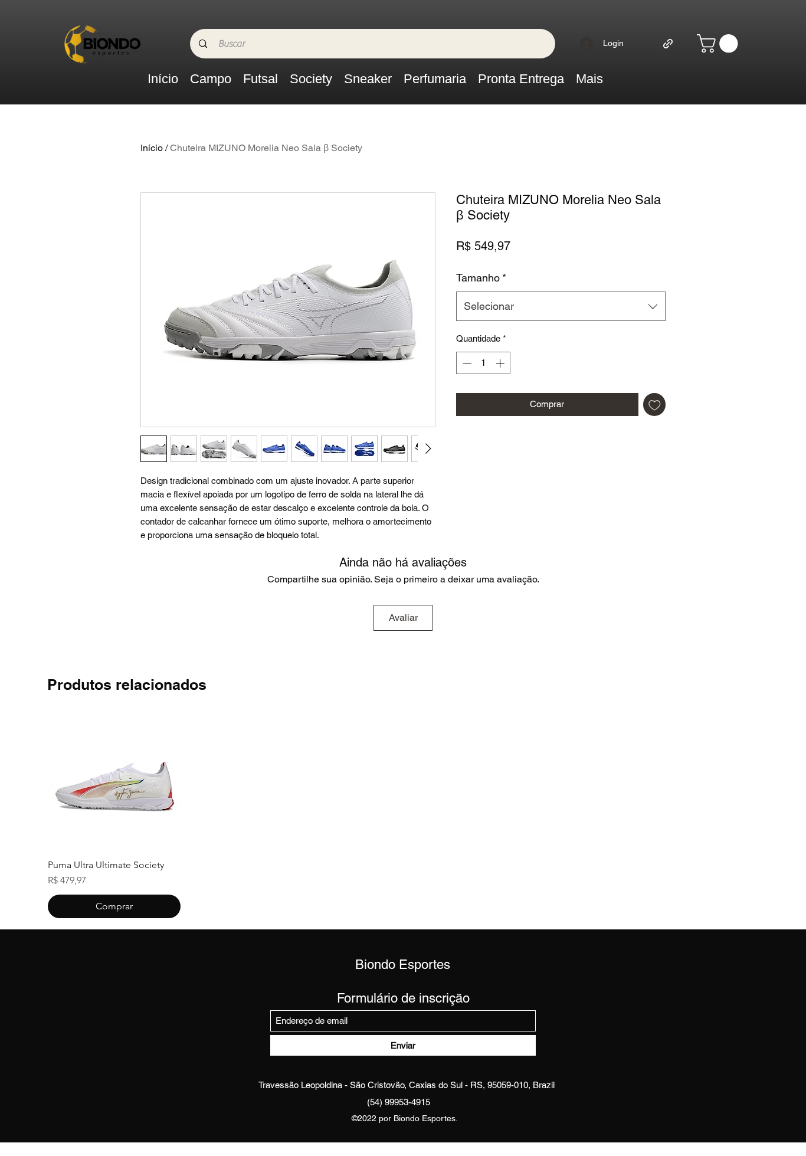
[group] (403, 817)
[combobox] (561, 306)
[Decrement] (466, 363)
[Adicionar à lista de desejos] (654, 404)
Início (151, 147)
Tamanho (481, 277)
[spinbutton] (483, 363)
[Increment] (501, 363)
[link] (719, 43)
